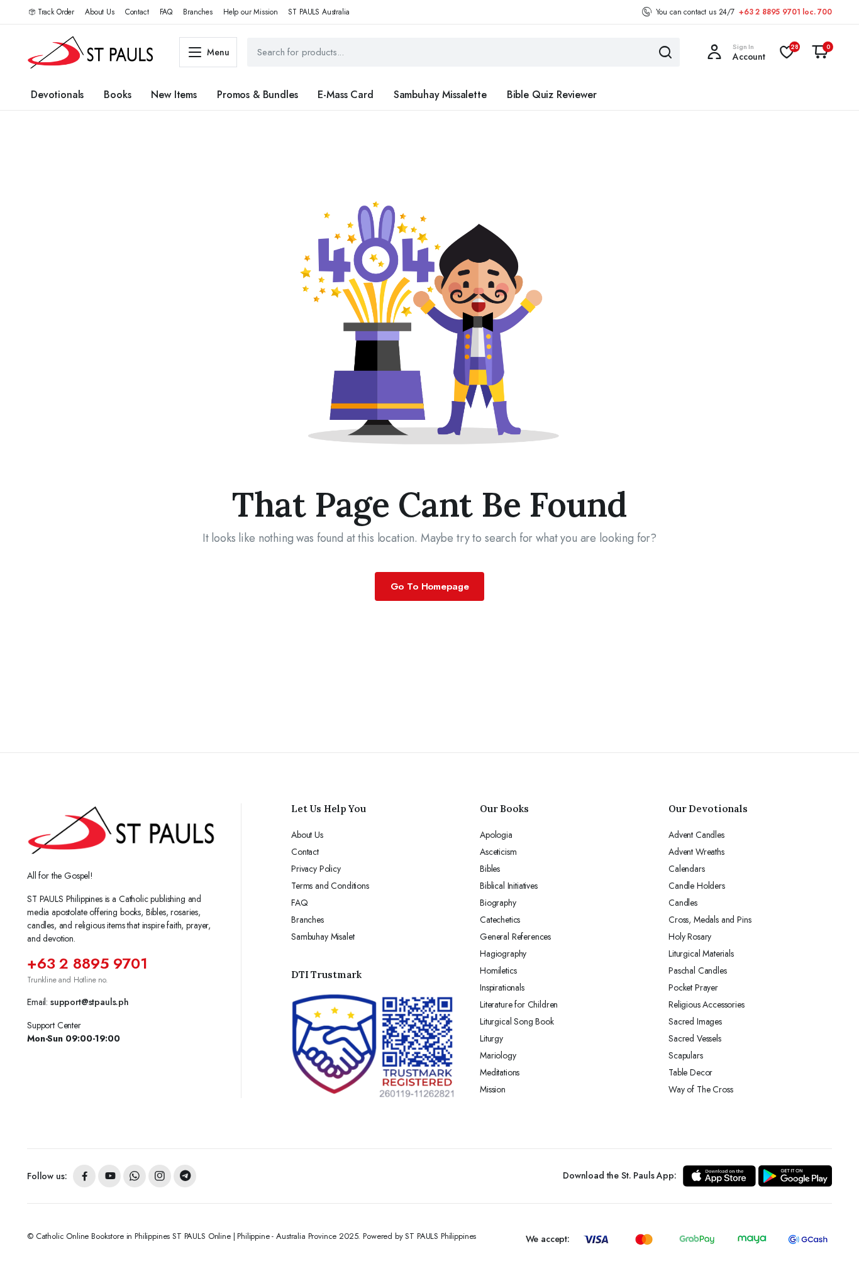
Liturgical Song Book (517, 1021)
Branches (198, 12)
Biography (498, 902)
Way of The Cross (700, 1089)
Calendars (686, 868)
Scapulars (685, 1055)
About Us (99, 12)
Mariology (498, 1055)
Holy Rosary (689, 936)
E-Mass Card (345, 94)
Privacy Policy (316, 868)
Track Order (56, 12)
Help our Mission (250, 12)
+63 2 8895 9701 (87, 963)
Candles (682, 902)
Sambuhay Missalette (440, 94)
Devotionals (57, 94)
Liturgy (491, 1038)
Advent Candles (696, 834)
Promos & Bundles (257, 94)
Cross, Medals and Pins (709, 919)
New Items (174, 94)
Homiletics (498, 970)
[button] (820, 52)
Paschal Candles (697, 970)
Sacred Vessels (694, 1038)
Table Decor (690, 1072)
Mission (493, 1089)
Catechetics (500, 919)
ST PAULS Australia (318, 12)
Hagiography (503, 953)
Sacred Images (695, 1021)
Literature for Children (519, 1004)
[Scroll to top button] (830, 1252)
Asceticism (498, 851)
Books (117, 94)
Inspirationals (502, 987)
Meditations (499, 1072)
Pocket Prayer (693, 987)
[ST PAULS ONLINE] (90, 52)
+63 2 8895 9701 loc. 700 (785, 12)
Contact (137, 12)
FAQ (166, 12)
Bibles (490, 868)
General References (515, 936)
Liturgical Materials (701, 953)
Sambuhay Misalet (322, 936)
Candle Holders (696, 885)
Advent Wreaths (696, 851)
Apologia (496, 834)
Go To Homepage (430, 586)
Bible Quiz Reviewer (552, 94)
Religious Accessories (706, 1004)
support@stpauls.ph (89, 1002)
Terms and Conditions (330, 885)
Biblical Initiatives (509, 885)
